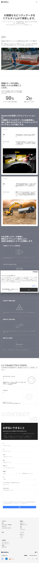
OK (28, 289)
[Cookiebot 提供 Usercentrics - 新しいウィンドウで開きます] (33, 272)
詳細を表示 (34, 285)
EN (32, 558)
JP (36, 558)
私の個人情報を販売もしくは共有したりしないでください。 (10, 290)
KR (28, 558)
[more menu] (37, 2)
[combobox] (10, 473)
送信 (19, 507)
